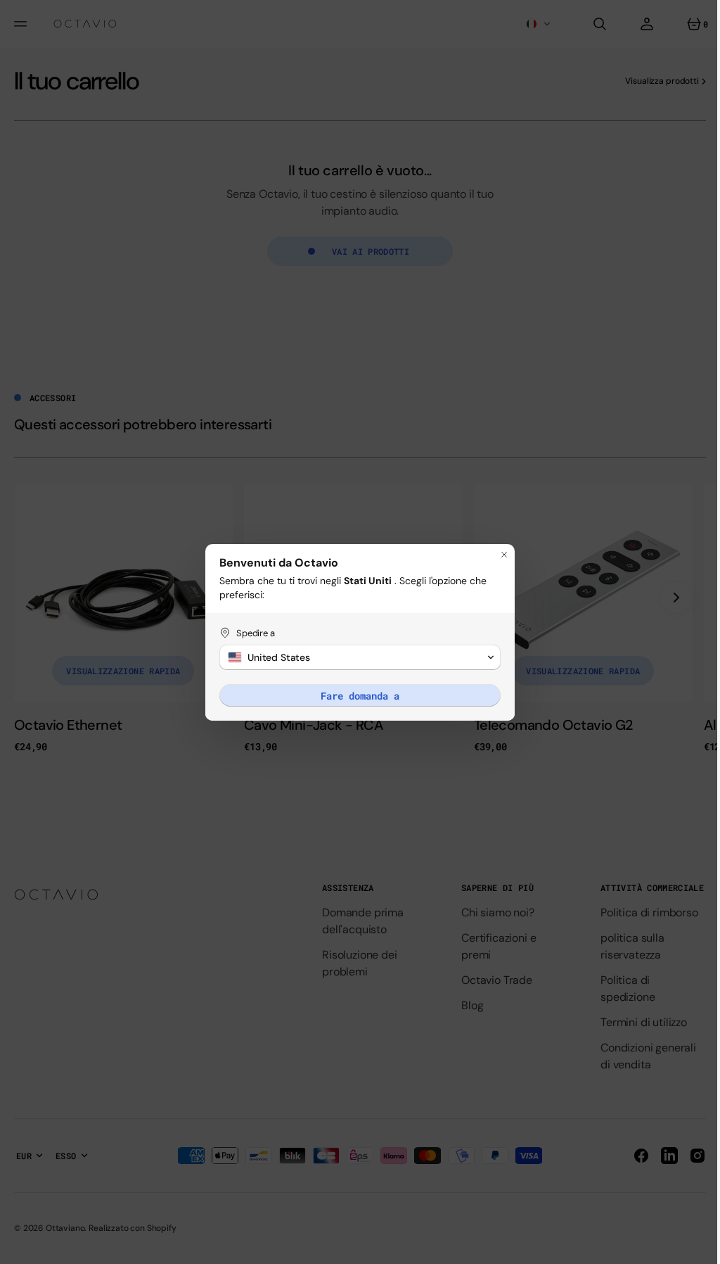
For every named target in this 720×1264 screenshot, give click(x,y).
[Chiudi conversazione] (499, 554)
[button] (355, 657)
